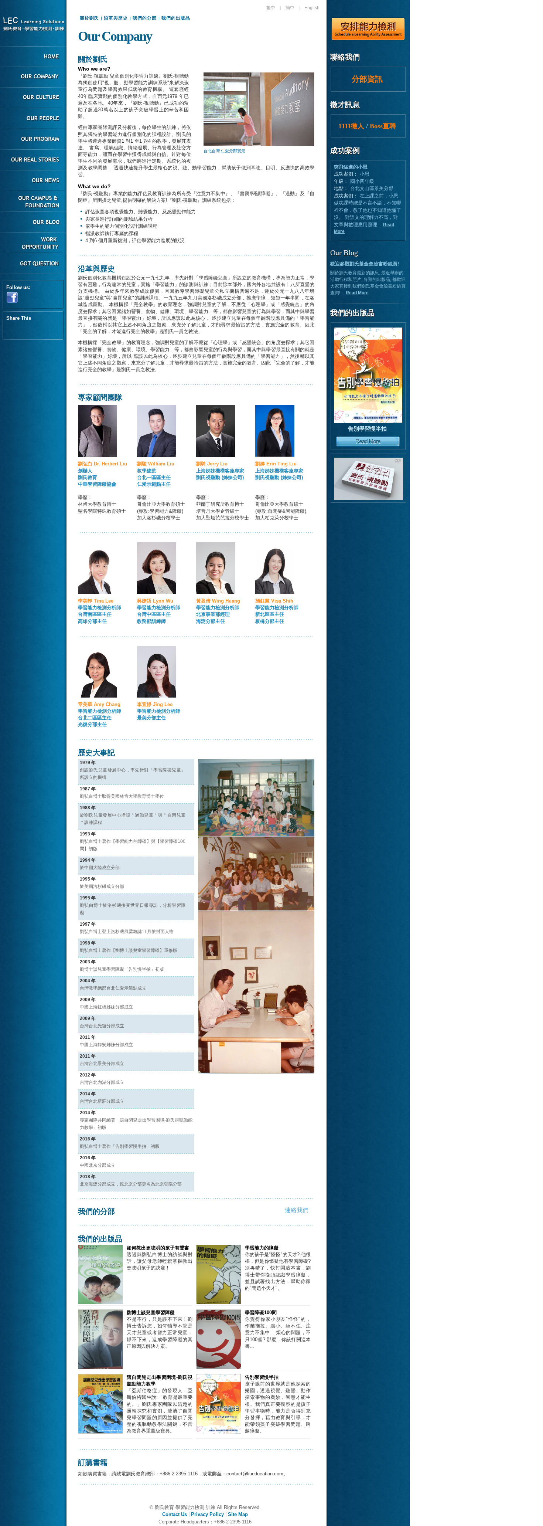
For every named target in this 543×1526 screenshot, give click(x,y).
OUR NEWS (33, 181)
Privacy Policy (207, 1514)
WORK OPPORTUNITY (33, 243)
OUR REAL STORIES (33, 160)
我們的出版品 (175, 18)
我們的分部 (145, 18)
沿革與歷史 (116, 18)
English (312, 7)
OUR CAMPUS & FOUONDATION (33, 201)
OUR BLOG (33, 222)
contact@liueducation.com (254, 1473)
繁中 (270, 7)
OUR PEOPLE (33, 119)
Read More (357, 292)
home (33, 57)
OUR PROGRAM (33, 139)
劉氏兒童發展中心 (33, 25)
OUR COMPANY (33, 77)
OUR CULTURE (33, 98)
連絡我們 (296, 1210)
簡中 (290, 7)
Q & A (33, 264)
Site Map (238, 1514)
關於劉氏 (89, 18)
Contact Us (174, 1514)
